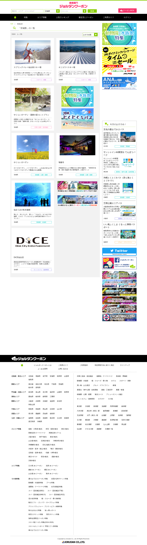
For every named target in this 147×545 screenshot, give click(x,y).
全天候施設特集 (56, 487)
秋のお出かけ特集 (34, 510)
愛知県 (30, 396)
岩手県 (45, 376)
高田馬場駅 (114, 406)
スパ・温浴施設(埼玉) (57, 494)
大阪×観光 (32, 437)
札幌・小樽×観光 (52, 453)
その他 (110, 399)
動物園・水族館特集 (35, 483)
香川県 (30, 413)
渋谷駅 (87, 406)
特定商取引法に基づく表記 (104, 365)
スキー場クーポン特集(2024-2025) (41, 522)
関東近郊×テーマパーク (36, 433)
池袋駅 (104, 406)
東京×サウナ (32, 457)
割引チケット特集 (52, 514)
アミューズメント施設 (114, 394)
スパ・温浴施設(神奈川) (37, 494)
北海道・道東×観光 (35, 453)
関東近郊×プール (55, 433)
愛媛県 (38, 413)
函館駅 (99, 429)
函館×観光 (55, 457)
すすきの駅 (89, 429)
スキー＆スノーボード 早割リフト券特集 (43, 526)
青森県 (38, 376)
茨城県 (61, 384)
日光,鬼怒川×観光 (48, 445)
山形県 (66, 376)
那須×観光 (53, 437)
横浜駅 (87, 420)
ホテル (113, 381)
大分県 (59, 418)
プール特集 (50, 483)
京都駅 (115, 424)
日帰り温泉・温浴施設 (85, 376)
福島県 (30, 379)
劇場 (114, 385)
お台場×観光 (32, 441)
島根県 (38, 409)
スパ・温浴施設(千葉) (55, 491)
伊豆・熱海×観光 (52, 429)
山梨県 (59, 392)
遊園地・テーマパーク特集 (38, 487)
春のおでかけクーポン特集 (38, 530)
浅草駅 (120, 415)
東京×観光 (65, 429)
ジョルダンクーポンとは (42, 365)
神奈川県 (39, 384)
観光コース (99, 394)
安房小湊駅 (126, 420)
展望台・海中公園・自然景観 (87, 390)
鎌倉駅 (104, 420)
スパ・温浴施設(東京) (36, 491)
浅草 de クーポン (52, 466)
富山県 (38, 392)
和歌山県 (31, 404)
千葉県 (53, 384)
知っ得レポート (50, 510)
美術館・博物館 (121, 376)
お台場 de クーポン (35, 473)
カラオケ (101, 399)
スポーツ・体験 (125, 381)
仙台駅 (79, 429)
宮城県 (52, 376)
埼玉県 (46, 384)
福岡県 (30, 418)
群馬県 (38, 387)
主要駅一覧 (109, 429)
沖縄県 (39, 421)
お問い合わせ (63, 369)
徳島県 (52, 413)
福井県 (52, 392)
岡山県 (45, 409)
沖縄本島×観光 (58, 441)
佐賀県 (38, 418)
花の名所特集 (33, 498)
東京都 (30, 384)
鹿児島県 (31, 421)
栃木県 (30, 387)
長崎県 (45, 418)
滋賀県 (52, 401)
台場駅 (104, 415)
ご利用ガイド (63, 365)
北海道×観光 (45, 441)
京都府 (45, 401)
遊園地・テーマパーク (104, 376)
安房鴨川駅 (114, 420)
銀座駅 (124, 406)
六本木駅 (80, 411)
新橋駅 (115, 411)
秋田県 (59, 376)
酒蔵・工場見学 (107, 390)
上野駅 (112, 415)
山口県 (59, 409)
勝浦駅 (79, 424)
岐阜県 (38, 396)
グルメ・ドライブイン (101, 385)
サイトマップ (125, 365)
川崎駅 (95, 420)
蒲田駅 (128, 415)
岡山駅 (124, 424)
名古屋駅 (88, 424)
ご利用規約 (84, 365)
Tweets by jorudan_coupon (119, 254)
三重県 (52, 396)
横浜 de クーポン (50, 470)
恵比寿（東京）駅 (93, 411)
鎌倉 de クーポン (34, 470)
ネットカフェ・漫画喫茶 (86, 399)
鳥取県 (30, 409)
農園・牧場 (120, 390)
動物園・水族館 (82, 381)
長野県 (66, 392)
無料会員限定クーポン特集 (38, 518)
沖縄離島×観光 (33, 445)
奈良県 (59, 401)
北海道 (30, 376)
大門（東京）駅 (92, 415)
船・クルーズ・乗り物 (100, 381)
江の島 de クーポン (35, 466)
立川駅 (79, 420)
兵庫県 (38, 401)
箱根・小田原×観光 (35, 429)
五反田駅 (80, 415)
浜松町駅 (124, 411)
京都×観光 (32, 460)
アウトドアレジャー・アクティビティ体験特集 (45, 506)
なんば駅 (106, 424)
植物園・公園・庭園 (84, 394)
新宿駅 (95, 406)
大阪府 (30, 401)
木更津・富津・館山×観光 (37, 449)
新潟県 (30, 392)
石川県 (45, 392)
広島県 (52, 409)
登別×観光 (44, 457)
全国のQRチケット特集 (59, 479)
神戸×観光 (43, 437)
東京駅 (79, 406)
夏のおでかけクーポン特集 (38, 479)
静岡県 (45, 396)
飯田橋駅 (106, 411)
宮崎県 (66, 418)
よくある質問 (42, 369)
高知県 (45, 413)
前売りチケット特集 (35, 514)
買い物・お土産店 (83, 385)
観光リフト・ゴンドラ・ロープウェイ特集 (43, 502)
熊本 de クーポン (52, 473)
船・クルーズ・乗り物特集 (51, 498)
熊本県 (52, 418)
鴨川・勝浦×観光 (57, 449)
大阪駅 (97, 424)
